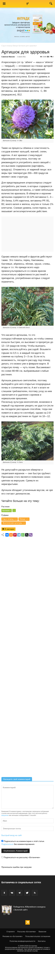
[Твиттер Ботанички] (27, 893)
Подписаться (7, 844)
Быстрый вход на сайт (11, 835)
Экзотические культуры (13, 523)
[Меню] (4, 4)
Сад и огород (6, 46)
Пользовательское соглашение (37, 936)
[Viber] (30, 535)
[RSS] (35, 893)
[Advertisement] (27, 657)
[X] (26, 535)
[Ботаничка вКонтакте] (12, 893)
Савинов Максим (8, 57)
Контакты (42, 941)
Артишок (6, 510)
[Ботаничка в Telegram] (19, 893)
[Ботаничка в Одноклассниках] (4, 893)
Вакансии (42, 932)
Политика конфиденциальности (22, 941)
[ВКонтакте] (7, 535)
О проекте (10, 932)
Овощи (15, 46)
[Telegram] (19, 535)
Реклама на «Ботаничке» (13, 936)
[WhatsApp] (23, 535)
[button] (51, 4)
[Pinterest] (15, 535)
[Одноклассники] (11, 535)
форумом (4, 815)
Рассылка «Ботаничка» (26, 932)
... (14, 510)
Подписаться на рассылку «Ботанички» (21, 857)
